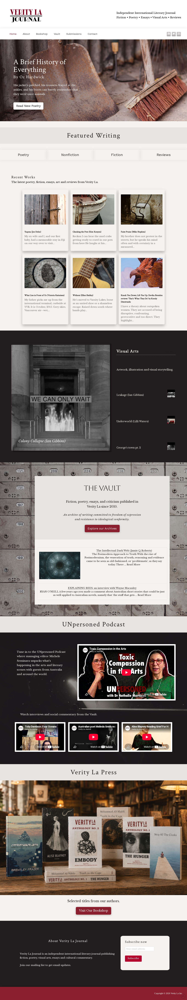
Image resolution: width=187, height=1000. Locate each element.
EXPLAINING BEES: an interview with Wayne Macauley (102, 588)
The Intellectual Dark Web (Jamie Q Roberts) (124, 550)
